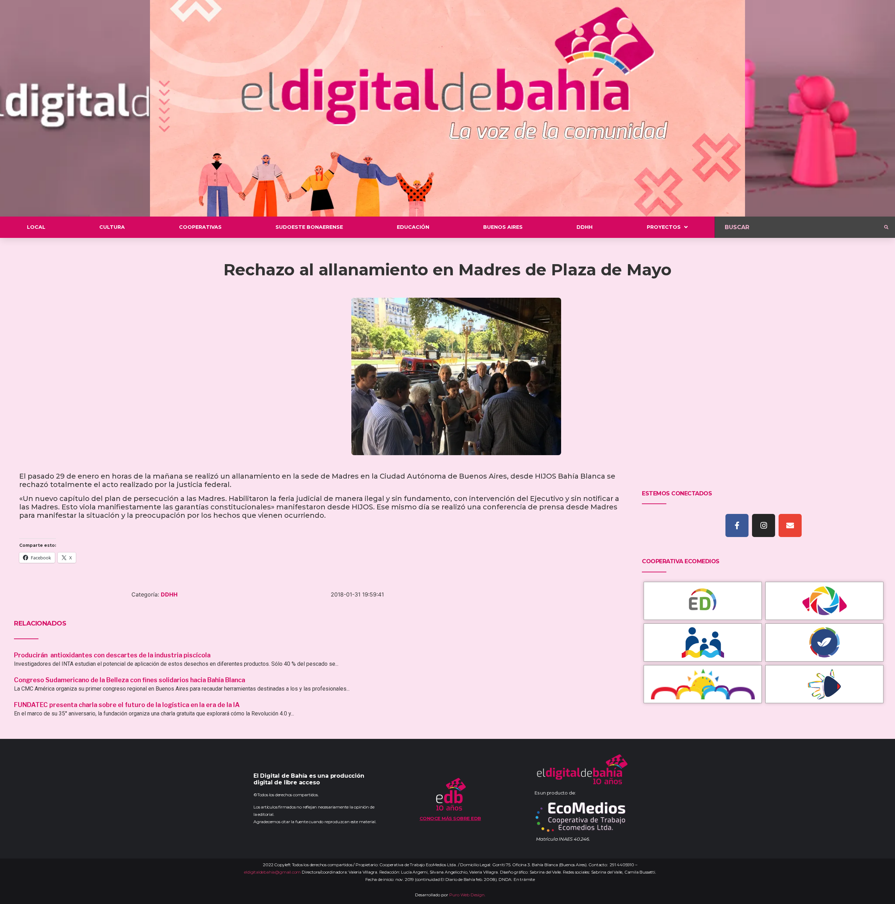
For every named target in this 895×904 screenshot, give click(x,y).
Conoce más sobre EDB (450, 818)
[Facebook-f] (737, 525)
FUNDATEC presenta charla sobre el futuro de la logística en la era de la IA (127, 704)
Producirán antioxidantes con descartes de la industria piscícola (113, 655)
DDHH (169, 594)
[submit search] (886, 227)
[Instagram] (763, 525)
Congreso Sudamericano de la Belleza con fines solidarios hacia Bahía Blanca (129, 680)
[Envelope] (790, 525)
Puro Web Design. (467, 894)
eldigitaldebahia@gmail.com (272, 872)
